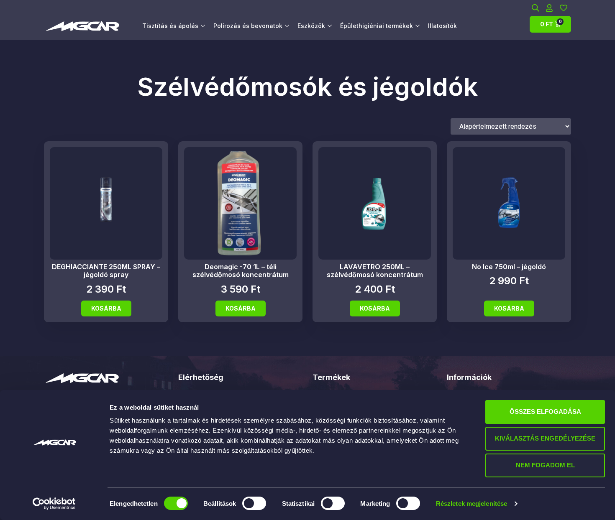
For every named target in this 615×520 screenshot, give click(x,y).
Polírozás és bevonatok (247, 25)
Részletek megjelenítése (471, 503)
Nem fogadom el (545, 465)
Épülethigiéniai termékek (376, 25)
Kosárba (106, 308)
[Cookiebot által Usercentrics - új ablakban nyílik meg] (54, 503)
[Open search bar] (535, 7)
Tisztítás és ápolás (170, 25)
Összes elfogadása (545, 411)
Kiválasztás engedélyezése (545, 438)
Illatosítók (442, 25)
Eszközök (311, 25)
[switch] (254, 503)
